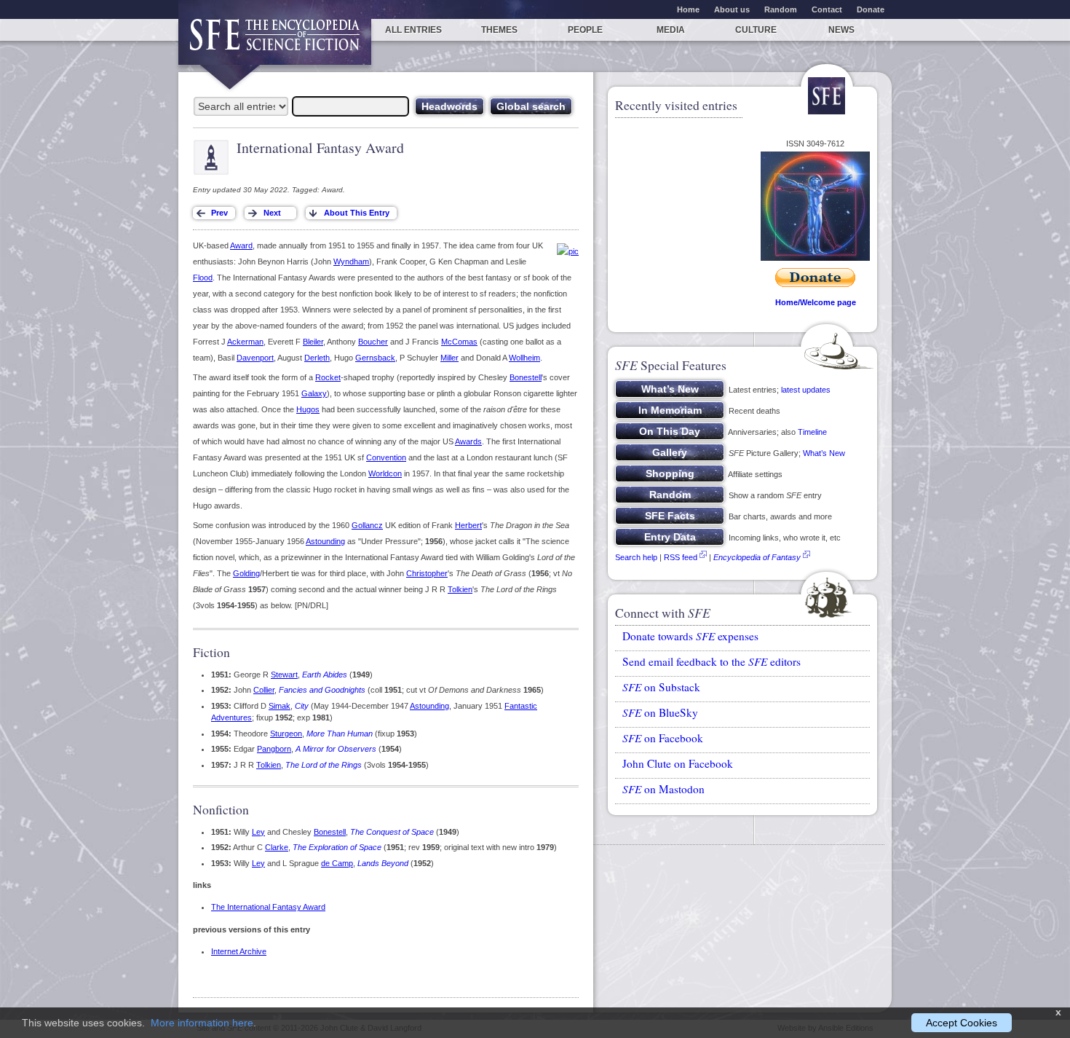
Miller (449, 357)
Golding (246, 573)
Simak (279, 705)
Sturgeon (286, 733)
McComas (459, 341)
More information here (202, 1023)
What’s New (824, 453)
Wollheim (524, 357)
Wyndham (351, 261)
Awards (468, 441)
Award (241, 245)
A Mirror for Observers (336, 748)
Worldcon (385, 473)
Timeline (812, 432)
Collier (263, 689)
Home (688, 9)
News (841, 30)
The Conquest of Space (392, 831)
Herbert (468, 525)
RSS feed (680, 557)
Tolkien (460, 589)
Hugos (308, 409)
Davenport (255, 357)
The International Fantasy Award (268, 907)
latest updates (806, 389)
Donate (870, 9)
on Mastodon (663, 789)
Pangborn (274, 748)
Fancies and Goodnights (322, 689)
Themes (499, 30)
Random (780, 9)
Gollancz (367, 525)
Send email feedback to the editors (711, 661)
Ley (258, 831)
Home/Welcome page (815, 302)
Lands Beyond (382, 863)
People (585, 30)
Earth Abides (324, 674)
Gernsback (375, 357)
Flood (203, 277)
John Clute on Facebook (677, 763)
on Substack (661, 687)
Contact (827, 9)
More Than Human (339, 733)
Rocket (328, 377)
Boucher (373, 341)
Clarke (276, 847)
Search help (636, 557)
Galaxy (314, 393)
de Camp (337, 863)
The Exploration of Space (337, 847)
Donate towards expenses (690, 636)
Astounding (325, 541)
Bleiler (313, 341)
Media (671, 30)
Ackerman (245, 341)
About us (732, 9)
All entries (413, 30)
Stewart (284, 674)
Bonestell (526, 377)
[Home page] (274, 42)
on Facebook (662, 738)
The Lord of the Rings (323, 764)
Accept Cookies (961, 1023)
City (302, 705)
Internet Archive (238, 951)
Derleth (317, 357)
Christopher (427, 573)
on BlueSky (660, 712)
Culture (756, 30)
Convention (386, 457)
